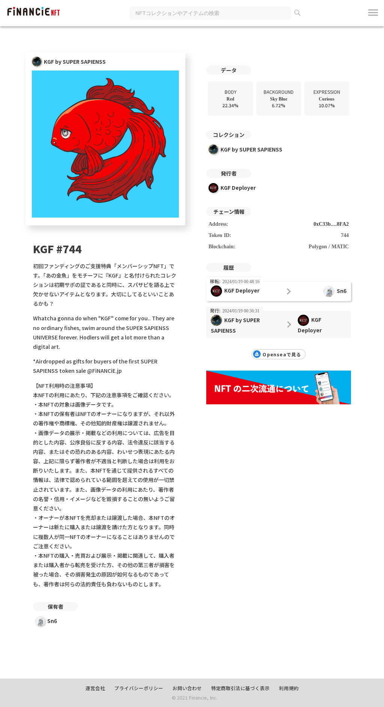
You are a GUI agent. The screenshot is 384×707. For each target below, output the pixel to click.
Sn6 (52, 620)
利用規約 (288, 688)
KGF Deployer (238, 187)
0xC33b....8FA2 (331, 224)
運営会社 (95, 688)
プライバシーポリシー (138, 688)
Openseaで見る (281, 354)
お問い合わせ (187, 688)
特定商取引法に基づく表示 (240, 688)
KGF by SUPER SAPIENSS (251, 149)
